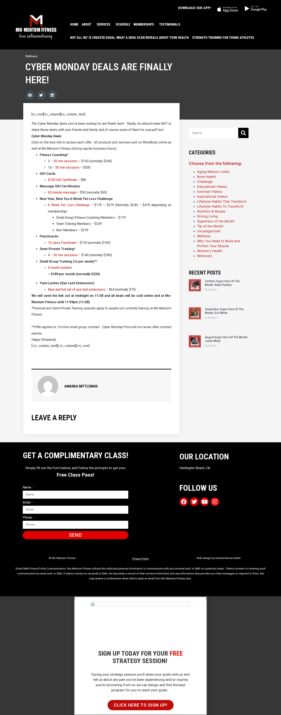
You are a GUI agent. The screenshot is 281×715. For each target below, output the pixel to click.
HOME (74, 24)
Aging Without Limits (213, 172)
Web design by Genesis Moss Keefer (219, 558)
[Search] (243, 133)
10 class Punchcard (62, 243)
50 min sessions (65, 161)
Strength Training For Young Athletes (223, 38)
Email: (27, 502)
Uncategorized (208, 231)
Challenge (204, 182)
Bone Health (206, 177)
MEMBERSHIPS (144, 24)
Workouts (204, 256)
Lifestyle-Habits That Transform (222, 201)
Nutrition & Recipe (211, 211)
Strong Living (207, 216)
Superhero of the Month (215, 221)
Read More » (211, 289)
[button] (30, 95)
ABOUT (86, 24)
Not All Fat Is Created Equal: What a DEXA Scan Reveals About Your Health (129, 38)
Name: (28, 487)
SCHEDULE (123, 24)
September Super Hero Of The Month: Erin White (224, 311)
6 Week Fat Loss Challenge (68, 205)
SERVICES (103, 24)
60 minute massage (62, 192)
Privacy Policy (140, 558)
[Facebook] (183, 501)
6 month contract (60, 268)
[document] (140, 655)
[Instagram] (215, 501)
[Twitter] (194, 501)
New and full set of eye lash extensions (76, 289)
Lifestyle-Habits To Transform (220, 206)
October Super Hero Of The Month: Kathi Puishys (222, 283)
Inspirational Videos (212, 196)
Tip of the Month (210, 226)
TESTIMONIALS (169, 24)
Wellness (31, 56)
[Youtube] (204, 501)
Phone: (28, 517)
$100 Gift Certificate (62, 180)
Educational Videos (212, 186)
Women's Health (209, 251)
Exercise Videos (209, 191)
